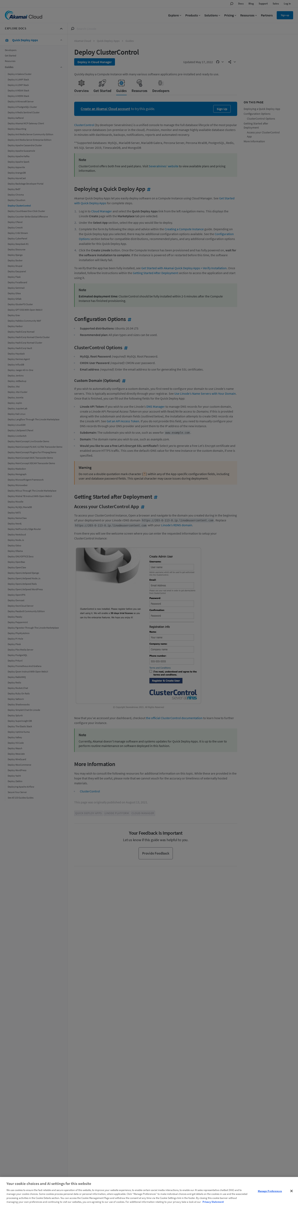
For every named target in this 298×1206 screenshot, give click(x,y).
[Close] (291, 1191)
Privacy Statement (213, 1202)
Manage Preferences (270, 1191)
